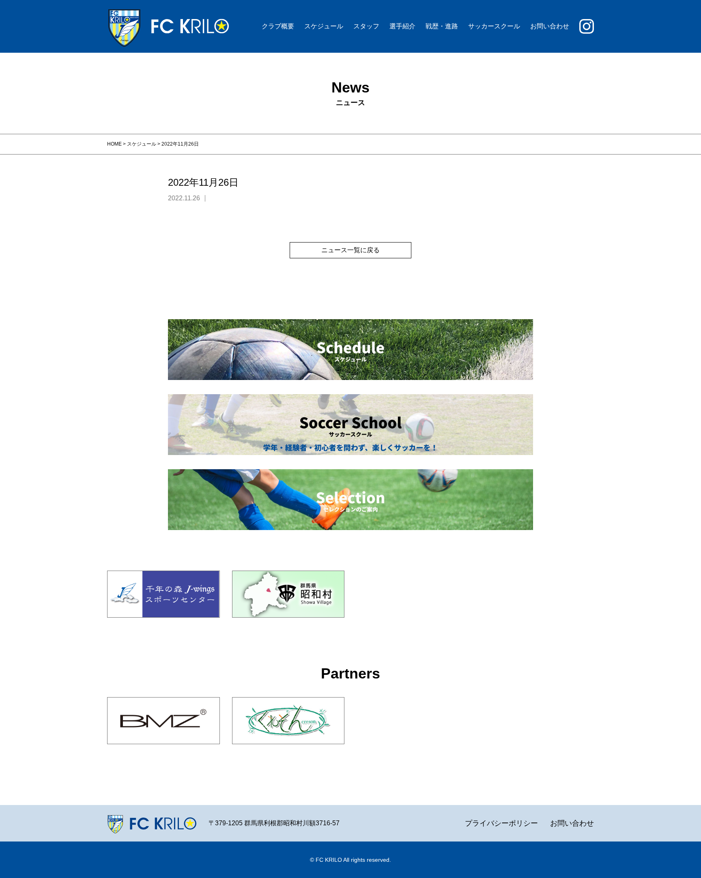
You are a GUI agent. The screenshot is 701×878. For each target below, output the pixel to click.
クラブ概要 (278, 26)
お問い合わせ (549, 26)
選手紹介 (402, 26)
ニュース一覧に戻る (350, 250)
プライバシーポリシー (501, 823)
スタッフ (366, 26)
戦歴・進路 (442, 26)
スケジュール (323, 26)
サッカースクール (494, 26)
